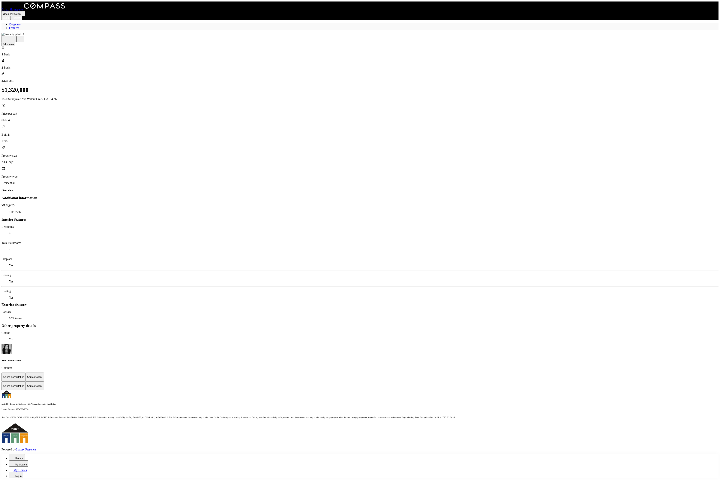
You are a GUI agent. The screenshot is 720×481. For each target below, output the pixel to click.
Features (14, 27)
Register (16, 17)
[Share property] (20, 39)
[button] (360, 34)
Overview (15, 24)
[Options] (5, 39)
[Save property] (12, 39)
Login (6, 17)
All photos (8, 44)
